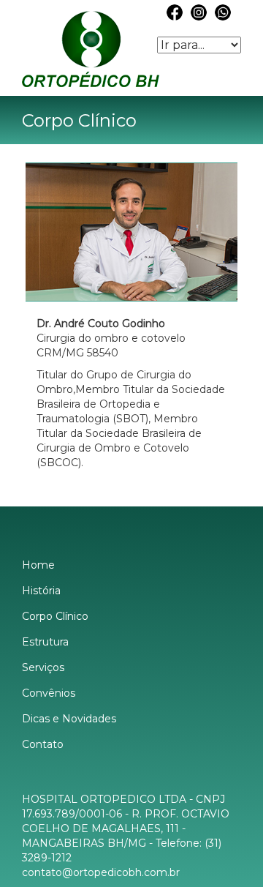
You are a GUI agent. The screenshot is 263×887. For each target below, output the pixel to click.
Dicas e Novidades (69, 718)
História (41, 590)
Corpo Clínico (55, 616)
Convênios (48, 693)
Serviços (43, 667)
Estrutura (45, 641)
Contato (43, 744)
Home (38, 565)
